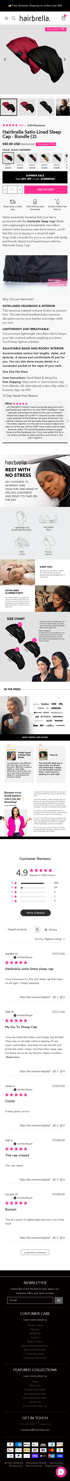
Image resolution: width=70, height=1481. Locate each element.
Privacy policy (16, 1466)
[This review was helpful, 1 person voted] (54, 997)
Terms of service (34, 1466)
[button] (2, 421)
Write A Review (35, 913)
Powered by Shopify (36, 1463)
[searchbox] (19, 929)
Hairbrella (18, 1463)
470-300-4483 (27, 1424)
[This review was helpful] (54, 1071)
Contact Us (44, 1424)
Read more (12, 1057)
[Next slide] (64, 59)
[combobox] (50, 939)
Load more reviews (35, 1252)
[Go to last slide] (5, 59)
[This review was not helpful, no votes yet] (61, 997)
